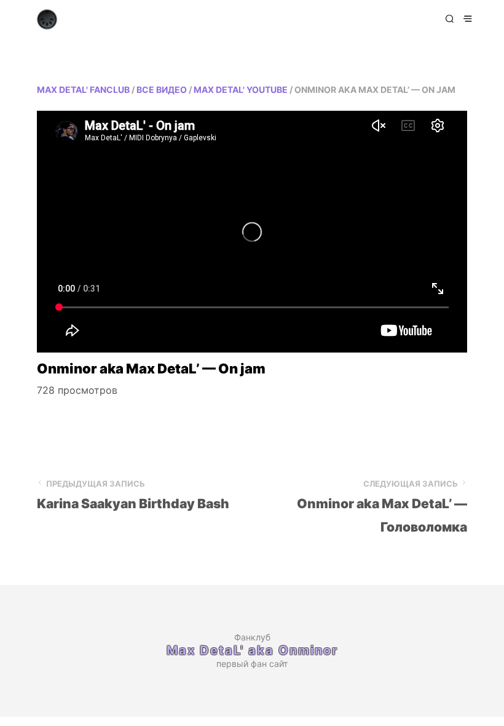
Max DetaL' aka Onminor (252, 650)
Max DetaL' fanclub (83, 89)
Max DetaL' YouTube (241, 89)
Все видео (161, 89)
